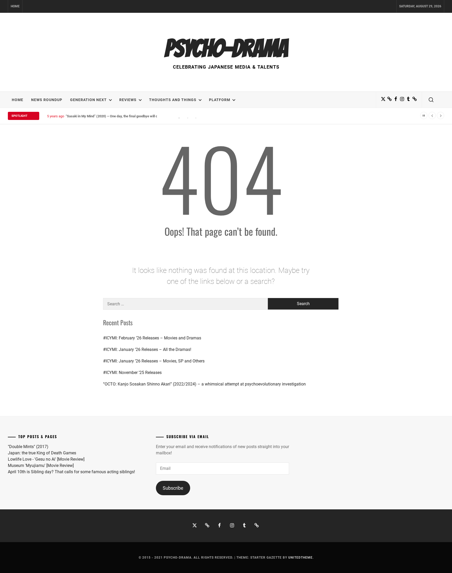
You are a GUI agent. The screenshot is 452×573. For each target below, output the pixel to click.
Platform (219, 100)
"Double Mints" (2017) (28, 446)
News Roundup (46, 100)
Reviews (128, 100)
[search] (431, 100)
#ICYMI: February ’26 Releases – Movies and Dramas (152, 337)
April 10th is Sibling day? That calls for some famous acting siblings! (71, 471)
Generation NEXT (88, 100)
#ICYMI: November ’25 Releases (132, 372)
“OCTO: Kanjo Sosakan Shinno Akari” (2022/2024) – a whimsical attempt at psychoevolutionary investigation (204, 384)
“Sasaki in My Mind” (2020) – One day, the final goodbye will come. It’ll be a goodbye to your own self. (141, 116)
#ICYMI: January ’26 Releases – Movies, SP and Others (154, 361)
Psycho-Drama (226, 48)
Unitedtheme (300, 557)
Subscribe (173, 488)
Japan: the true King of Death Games (42, 452)
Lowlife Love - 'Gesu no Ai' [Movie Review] (46, 459)
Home (15, 6)
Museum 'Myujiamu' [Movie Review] (41, 465)
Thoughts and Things (172, 100)
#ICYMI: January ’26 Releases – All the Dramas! (147, 349)
